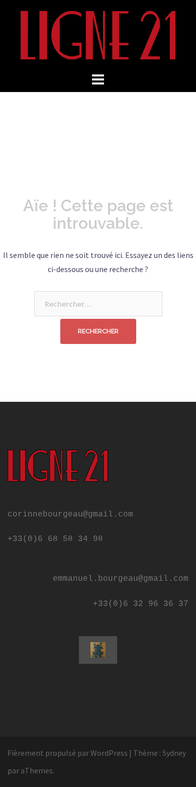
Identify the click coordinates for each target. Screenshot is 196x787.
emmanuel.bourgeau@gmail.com (120, 578)
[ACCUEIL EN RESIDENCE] (98, 34)
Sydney (174, 753)
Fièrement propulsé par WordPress (68, 753)
